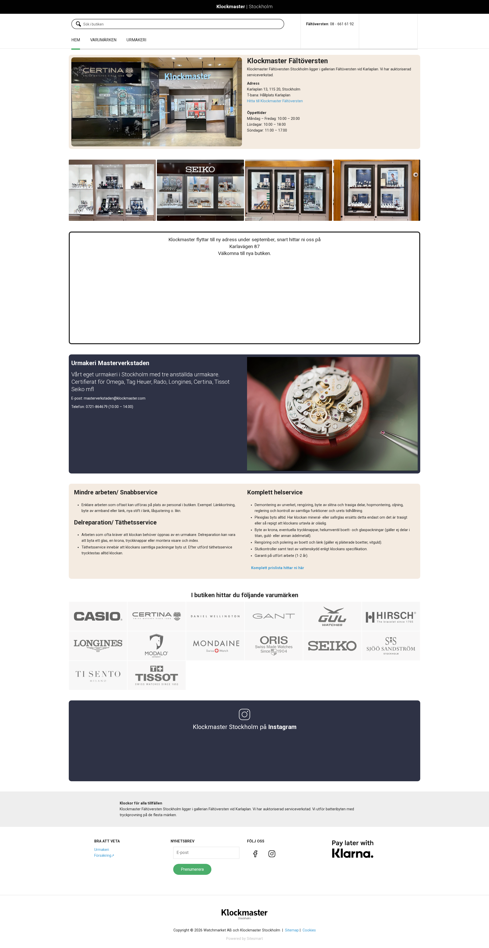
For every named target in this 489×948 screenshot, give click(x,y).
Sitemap (292, 930)
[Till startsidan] (244, 909)
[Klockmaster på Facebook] (255, 855)
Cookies (309, 930)
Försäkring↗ (104, 855)
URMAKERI (136, 39)
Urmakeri (101, 850)
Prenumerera (192, 869)
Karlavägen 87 (244, 246)
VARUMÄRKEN (103, 39)
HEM (75, 39)
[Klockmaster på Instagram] (272, 855)
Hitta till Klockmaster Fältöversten (275, 101)
